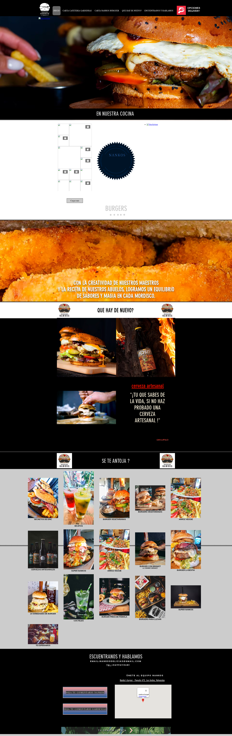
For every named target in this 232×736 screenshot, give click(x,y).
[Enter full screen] (112, 433)
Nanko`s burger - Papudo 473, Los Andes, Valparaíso (142, 680)
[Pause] (60, 433)
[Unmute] (64, 433)
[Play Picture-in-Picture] (108, 433)
